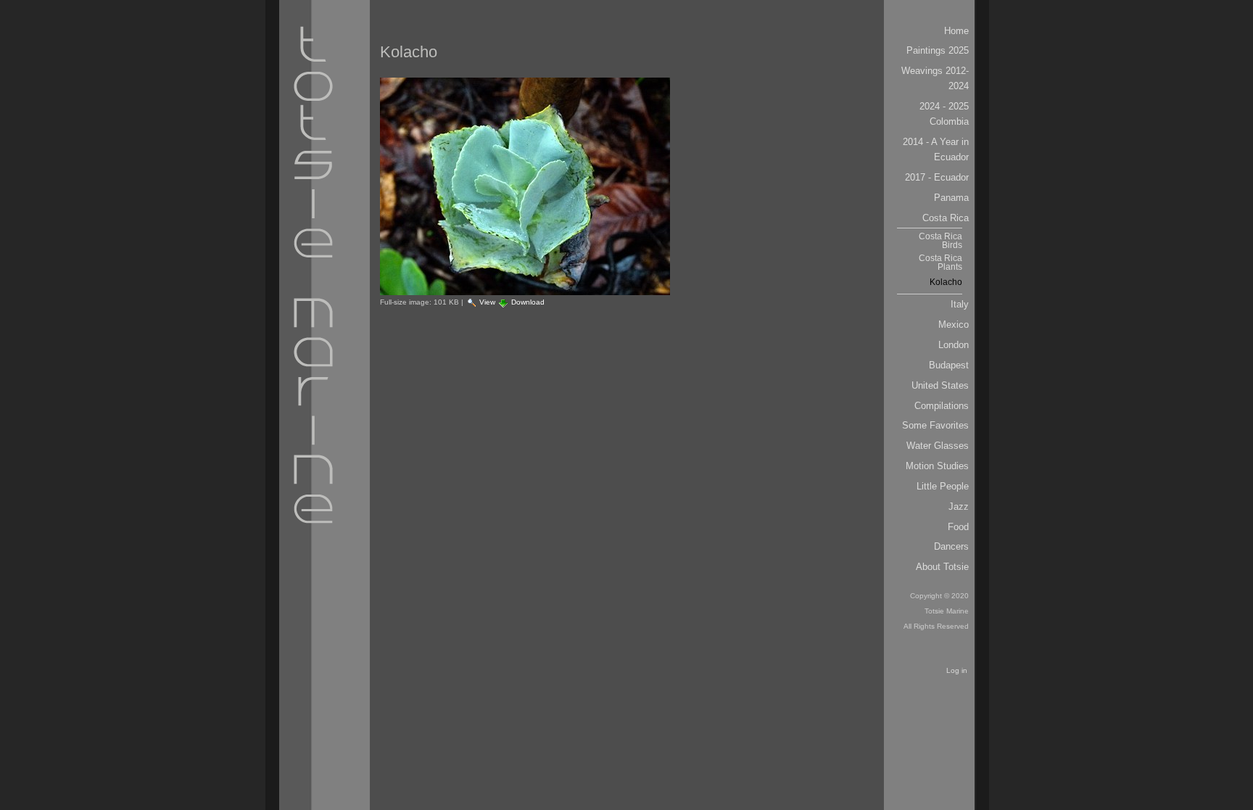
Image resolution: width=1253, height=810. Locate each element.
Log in (956, 670)
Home (956, 30)
